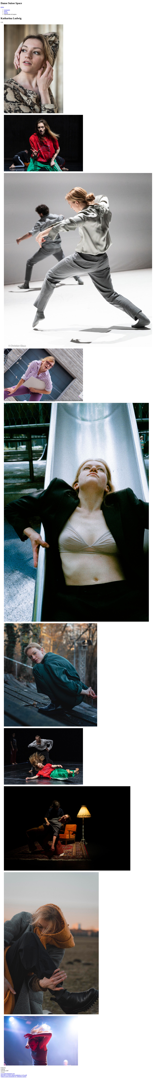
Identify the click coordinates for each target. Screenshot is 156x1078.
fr (2, 7)
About (5, 11)
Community (7, 10)
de (1, 7)
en (3, 7)
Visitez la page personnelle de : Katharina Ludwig (13, 1076)
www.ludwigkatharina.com (8, 1073)
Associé (6, 13)
